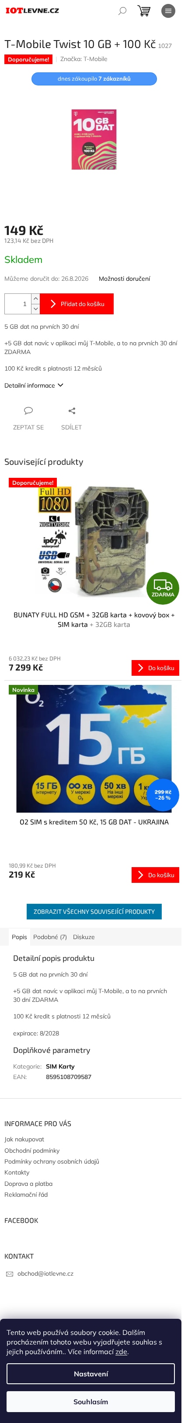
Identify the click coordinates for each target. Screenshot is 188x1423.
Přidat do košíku (82, 303)
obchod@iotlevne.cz (45, 1273)
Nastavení (91, 1373)
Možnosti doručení (124, 279)
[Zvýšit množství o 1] (35, 299)
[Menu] (168, 11)
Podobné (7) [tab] (50, 937)
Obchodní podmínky (31, 1150)
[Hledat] (122, 11)
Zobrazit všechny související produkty (94, 911)
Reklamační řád (26, 1194)
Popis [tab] (19, 937)
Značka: (84, 59)
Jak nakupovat (24, 1139)
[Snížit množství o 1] (35, 309)
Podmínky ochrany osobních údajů (51, 1161)
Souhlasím (90, 1401)
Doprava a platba (28, 1184)
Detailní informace (29, 385)
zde (121, 1351)
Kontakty (16, 1172)
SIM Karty (60, 1066)
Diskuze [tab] (84, 937)
